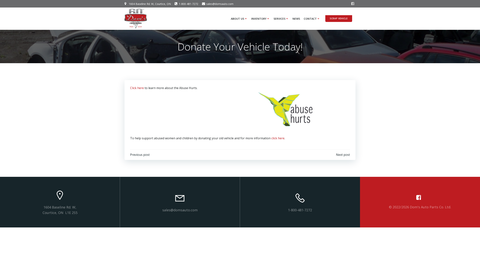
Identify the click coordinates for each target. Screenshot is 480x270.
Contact (310, 18)
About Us (237, 18)
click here (277, 138)
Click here (137, 88)
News (296, 18)
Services (279, 18)
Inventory (258, 18)
